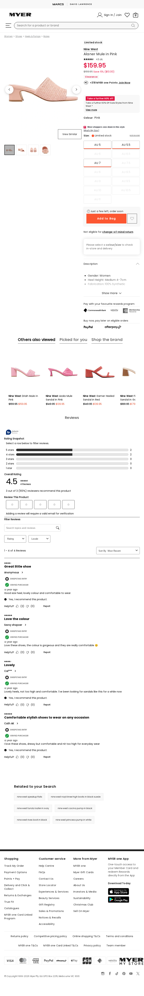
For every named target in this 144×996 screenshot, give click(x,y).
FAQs (42, 872)
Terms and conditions (119, 936)
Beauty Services (49, 898)
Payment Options (15, 872)
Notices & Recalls (50, 917)
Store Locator (47, 885)
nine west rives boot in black (32, 819)
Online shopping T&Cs (86, 936)
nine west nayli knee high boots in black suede (75, 796)
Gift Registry (47, 904)
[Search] (133, 25)
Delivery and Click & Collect (17, 887)
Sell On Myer (81, 911)
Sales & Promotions (51, 911)
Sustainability (82, 898)
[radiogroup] (112, 172)
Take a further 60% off (100, 98)
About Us (79, 885)
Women (8, 36)
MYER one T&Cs (28, 945)
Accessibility (47, 924)
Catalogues (11, 908)
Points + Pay (12, 878)
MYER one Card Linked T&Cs (60, 945)
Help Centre (46, 866)
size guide (135, 135)
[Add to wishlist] (132, 218)
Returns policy (19, 936)
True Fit (9, 902)
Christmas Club (83, 904)
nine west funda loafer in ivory (33, 808)
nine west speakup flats (29, 796)
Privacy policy (92, 945)
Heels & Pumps (33, 36)
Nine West (91, 49)
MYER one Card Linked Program (18, 916)
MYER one (79, 866)
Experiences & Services (53, 891)
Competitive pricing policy (50, 936)
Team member (116, 945)
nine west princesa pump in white (73, 819)
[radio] (97, 145)
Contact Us (46, 878)
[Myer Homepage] (20, 16)
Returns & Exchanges (17, 895)
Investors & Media (84, 891)
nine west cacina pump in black (75, 808)
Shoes (18, 36)
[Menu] (8, 25)
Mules (46, 36)
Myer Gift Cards (83, 872)
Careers (78, 878)
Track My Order (14, 866)
